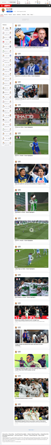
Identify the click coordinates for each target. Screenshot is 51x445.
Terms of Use (5, 434)
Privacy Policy (11, 434)
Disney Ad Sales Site (33, 435)
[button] (47, 5)
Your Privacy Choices (19, 435)
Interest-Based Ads (44, 434)
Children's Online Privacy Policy (33, 434)
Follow (9, 11)
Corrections (4, 436)
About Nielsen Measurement (7, 435)
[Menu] (2, 5)
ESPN (7, 5)
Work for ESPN (41, 435)
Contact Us (26, 435)
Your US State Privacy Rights (20, 434)
